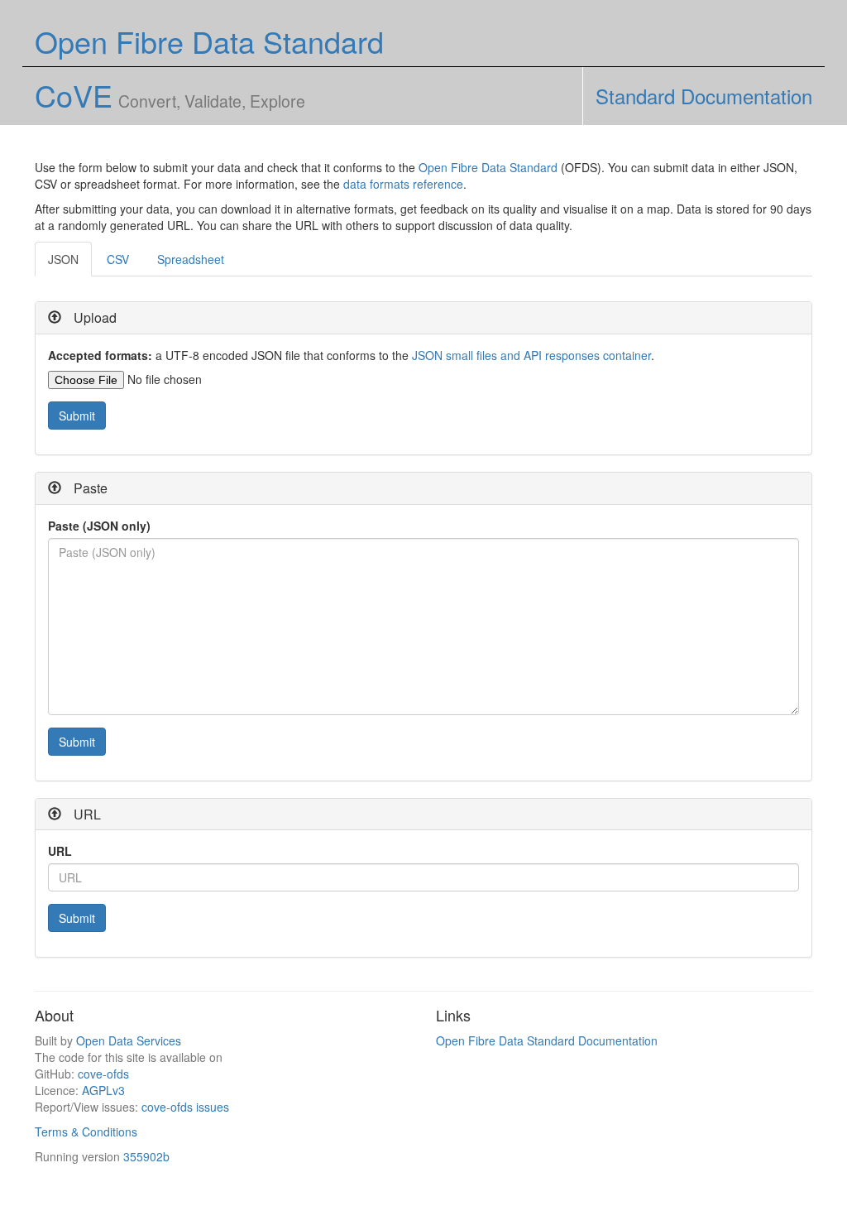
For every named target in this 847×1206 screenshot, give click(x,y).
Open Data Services (128, 1040)
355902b (146, 1156)
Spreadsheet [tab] (190, 259)
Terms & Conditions (86, 1131)
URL (60, 851)
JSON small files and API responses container (531, 355)
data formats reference (403, 183)
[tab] (423, 318)
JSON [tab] (63, 259)
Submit (77, 415)
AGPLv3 (103, 1090)
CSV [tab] (118, 259)
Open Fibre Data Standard (488, 167)
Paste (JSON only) (99, 525)
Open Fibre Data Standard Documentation (547, 1040)
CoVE (73, 95)
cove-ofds (103, 1073)
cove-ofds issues (185, 1106)
